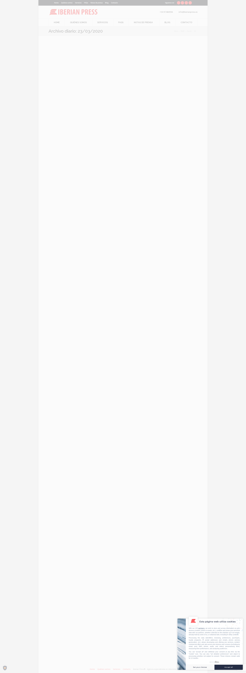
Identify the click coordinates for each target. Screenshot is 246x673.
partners (201, 628)
